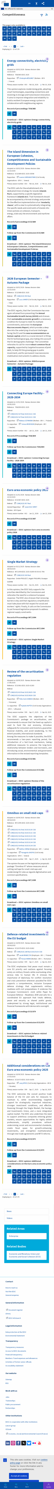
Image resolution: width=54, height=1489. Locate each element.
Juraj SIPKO (23, 1083)
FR (34, 28)
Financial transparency (14, 1354)
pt (24, 137)
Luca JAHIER (23, 300)
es (19, 127)
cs (24, 127)
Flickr (34, 1443)
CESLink (8, 1429)
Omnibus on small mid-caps (25, 813)
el (44, 127)
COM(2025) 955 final (24, 296)
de (34, 127)
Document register (16, 1310)
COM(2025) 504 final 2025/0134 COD (23, 842)
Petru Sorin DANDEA (26, 699)
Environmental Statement (15, 1336)
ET (29, 28)
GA (44, 28)
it (29, 132)
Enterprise (13, 1236)
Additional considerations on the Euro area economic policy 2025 (28, 1068)
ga (19, 132)
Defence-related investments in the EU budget (27, 936)
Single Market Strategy (22, 562)
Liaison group (11, 1426)
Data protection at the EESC (16, 1332)
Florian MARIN (26, 959)
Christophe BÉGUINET (26, 78)
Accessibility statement (14, 1366)
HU (19, 33)
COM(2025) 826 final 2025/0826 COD (23, 695)
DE (24, 28)
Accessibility (36, 3)
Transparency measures (15, 1347)
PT (39, 33)
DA (19, 28)
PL (34, 33)
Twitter (23, 1443)
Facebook (18, 1443)
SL (9, 38)
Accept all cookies (19, 1476)
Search (27, 1486)
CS (14, 28)
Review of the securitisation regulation (25, 674)
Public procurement (13, 1404)
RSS (47, 14)
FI (44, 33)
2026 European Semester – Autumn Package (24, 281)
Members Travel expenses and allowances (22, 1358)
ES (5, 28)
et (39, 127)
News (9, 1211)
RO (49, 33)
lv (34, 132)
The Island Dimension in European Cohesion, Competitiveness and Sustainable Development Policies (29, 158)
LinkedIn (8, 1443)
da (29, 127)
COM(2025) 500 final (24, 575)
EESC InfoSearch (15, 1318)
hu (44, 132)
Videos (9, 1218)
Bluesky (29, 1443)
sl (39, 137)
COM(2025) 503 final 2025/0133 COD (23, 836)
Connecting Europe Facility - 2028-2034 (25, 395)
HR (49, 28)
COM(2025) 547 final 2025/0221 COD (23, 414)
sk (34, 137)
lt (39, 132)
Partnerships (10, 1408)
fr (14, 132)
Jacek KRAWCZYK (25, 955)
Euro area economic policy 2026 (27, 490)
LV (9, 33)
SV (14, 38)
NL (29, 33)
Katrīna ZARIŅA (24, 849)
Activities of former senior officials (19, 1362)
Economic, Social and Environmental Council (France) (28, 1434)
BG (9, 28)
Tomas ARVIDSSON (27, 424)
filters (42, 15)
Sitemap (9, 1379)
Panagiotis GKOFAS (27, 852)
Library (8, 1313)
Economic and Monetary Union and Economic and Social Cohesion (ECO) (25, 1255)
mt (49, 132)
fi (43, 137)
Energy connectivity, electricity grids (27, 63)
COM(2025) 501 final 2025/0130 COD (23, 830)
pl (19, 137)
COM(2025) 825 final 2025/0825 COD (23, 692)
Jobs (7, 1397)
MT (24, 33)
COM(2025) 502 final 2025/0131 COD (23, 833)
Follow (47, 59)
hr (24, 132)
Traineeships (10, 1401)
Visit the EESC (11, 1291)
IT (4, 33)
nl (14, 137)
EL (39, 28)
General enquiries (12, 1295)
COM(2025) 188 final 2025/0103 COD (29, 952)
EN (14, 114)
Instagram (13, 1443)
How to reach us (12, 1288)
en (49, 127)
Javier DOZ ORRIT (31, 507)
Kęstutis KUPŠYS (26, 706)
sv (49, 137)
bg (14, 127)
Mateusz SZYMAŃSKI (26, 421)
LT (14, 33)
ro (29, 137)
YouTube (39, 1443)
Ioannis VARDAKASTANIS (27, 177)
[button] (43, 3)
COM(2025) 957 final (24, 503)
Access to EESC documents (16, 1351)
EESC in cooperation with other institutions (21, 1422)
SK (5, 38)
